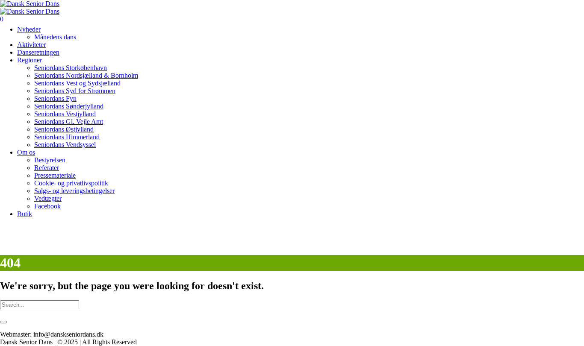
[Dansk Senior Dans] (29, 7)
